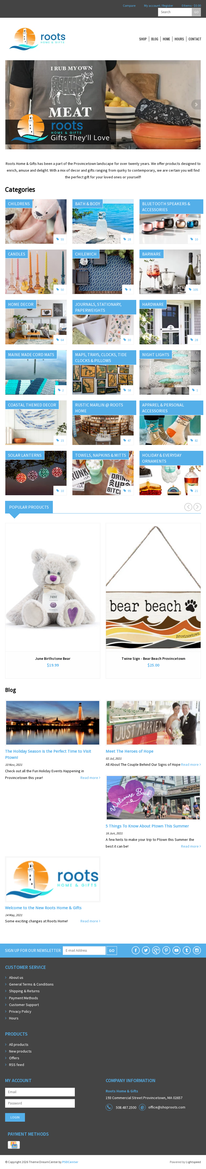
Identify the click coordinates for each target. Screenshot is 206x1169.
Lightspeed (193, 1162)
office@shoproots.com (166, 1107)
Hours (179, 39)
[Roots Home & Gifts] (54, 39)
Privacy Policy (20, 1011)
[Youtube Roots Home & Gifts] (176, 950)
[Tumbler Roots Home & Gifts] (187, 950)
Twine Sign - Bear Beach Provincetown (153, 658)
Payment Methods (23, 998)
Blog (154, 39)
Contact (195, 39)
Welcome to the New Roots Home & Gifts (43, 907)
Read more (89, 777)
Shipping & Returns (24, 991)
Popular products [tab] (29, 507)
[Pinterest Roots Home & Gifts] (166, 950)
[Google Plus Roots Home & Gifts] (156, 950)
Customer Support (24, 1004)
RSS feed (16, 1064)
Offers (14, 1057)
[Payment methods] (14, 1145)
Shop (143, 39)
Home (166, 39)
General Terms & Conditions (31, 984)
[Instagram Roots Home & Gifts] (197, 950)
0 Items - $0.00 (191, 5)
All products (18, 1044)
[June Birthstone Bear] (52, 587)
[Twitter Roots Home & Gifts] (146, 950)
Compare (128, 5)
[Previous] (10, 104)
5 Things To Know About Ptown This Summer (147, 826)
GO (196, 12)
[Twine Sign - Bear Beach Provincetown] (153, 587)
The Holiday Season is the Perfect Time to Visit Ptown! (48, 754)
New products (20, 1051)
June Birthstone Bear (52, 658)
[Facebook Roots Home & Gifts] (136, 950)
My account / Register (158, 5)
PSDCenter (70, 1162)
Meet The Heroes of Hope (129, 751)
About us (16, 977)
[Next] (196, 104)
